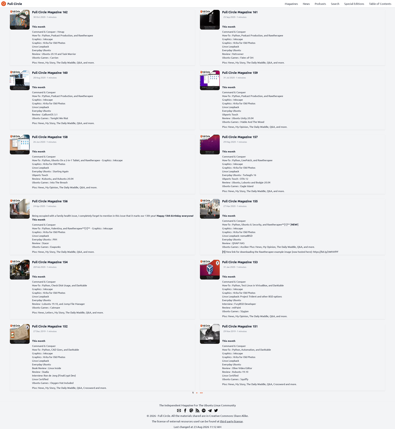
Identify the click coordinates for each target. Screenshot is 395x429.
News (306, 3)
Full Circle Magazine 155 (240, 201)
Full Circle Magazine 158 (50, 137)
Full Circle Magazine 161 (240, 12)
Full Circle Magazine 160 (50, 73)
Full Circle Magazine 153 (240, 262)
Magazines (291, 3)
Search (335, 3)
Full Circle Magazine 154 (50, 262)
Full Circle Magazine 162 (50, 12)
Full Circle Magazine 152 (50, 326)
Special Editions (354, 3)
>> (201, 392)
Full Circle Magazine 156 (50, 201)
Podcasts (320, 3)
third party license (231, 421)
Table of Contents (380, 3)
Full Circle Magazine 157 (240, 137)
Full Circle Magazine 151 (240, 326)
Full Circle (14, 4)
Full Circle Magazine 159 (240, 73)
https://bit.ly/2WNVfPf (325, 251)
